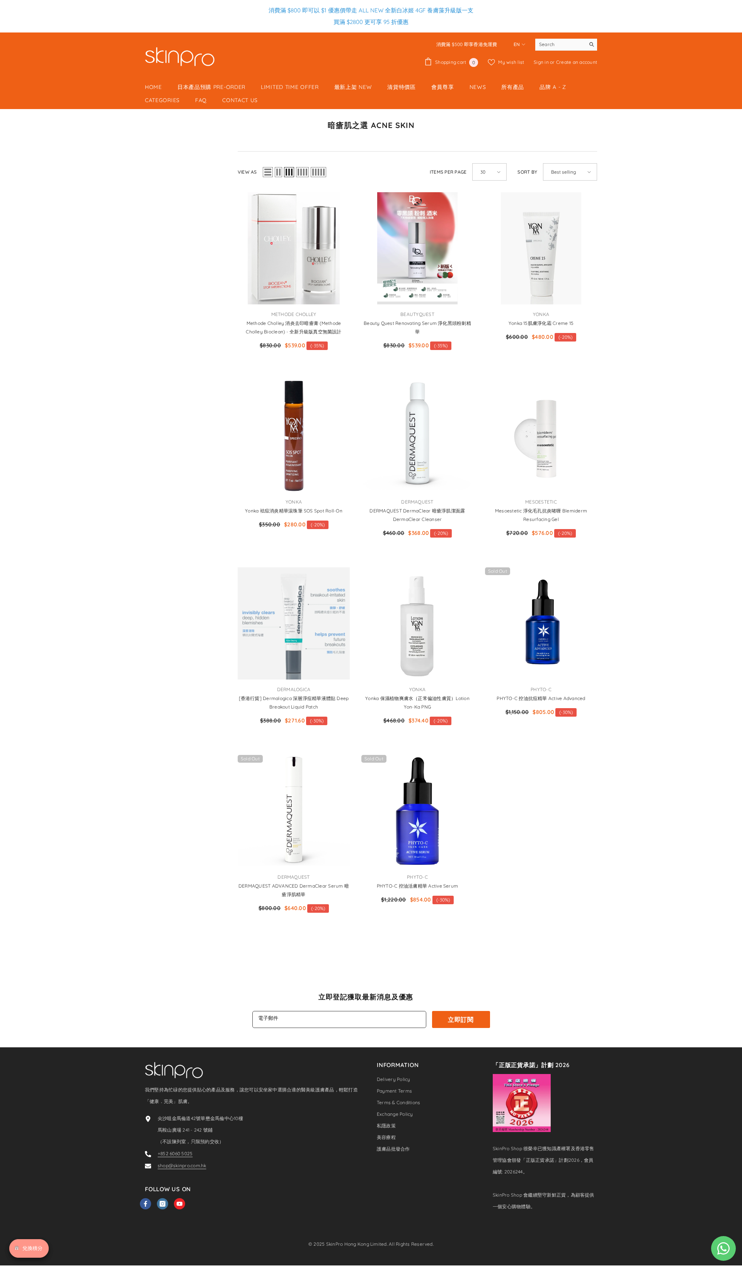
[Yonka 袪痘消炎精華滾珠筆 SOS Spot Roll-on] (294, 436)
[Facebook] (145, 1203)
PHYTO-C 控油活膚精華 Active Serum (417, 886)
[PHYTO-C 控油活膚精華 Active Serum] (417, 811)
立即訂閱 (461, 1019)
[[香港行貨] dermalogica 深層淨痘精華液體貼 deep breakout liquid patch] (294, 623)
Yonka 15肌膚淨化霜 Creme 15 (541, 323)
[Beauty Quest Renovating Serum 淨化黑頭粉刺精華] (417, 248)
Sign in (542, 62)
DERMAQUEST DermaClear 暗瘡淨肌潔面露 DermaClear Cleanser (417, 515)
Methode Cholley (294, 314)
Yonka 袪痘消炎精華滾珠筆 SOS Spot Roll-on (293, 511)
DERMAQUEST (417, 502)
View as (247, 172)
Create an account (576, 62)
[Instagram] (162, 1203)
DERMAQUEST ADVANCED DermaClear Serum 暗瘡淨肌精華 (293, 890)
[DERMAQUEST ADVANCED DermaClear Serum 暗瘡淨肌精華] (294, 811)
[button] (268, 172)
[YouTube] (179, 1203)
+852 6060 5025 (175, 1153)
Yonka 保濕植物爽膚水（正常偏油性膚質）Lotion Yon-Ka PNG (417, 702)
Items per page (448, 172)
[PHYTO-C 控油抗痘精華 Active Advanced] (541, 623)
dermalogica (294, 689)
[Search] (566, 45)
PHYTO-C (541, 689)
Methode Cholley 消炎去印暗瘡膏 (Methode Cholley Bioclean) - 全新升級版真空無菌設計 (293, 327)
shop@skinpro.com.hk (182, 1165)
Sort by (527, 172)
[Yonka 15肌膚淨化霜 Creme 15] (541, 248)
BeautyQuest (417, 314)
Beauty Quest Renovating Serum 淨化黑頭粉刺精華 (417, 327)
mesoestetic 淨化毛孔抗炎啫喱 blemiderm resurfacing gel (541, 515)
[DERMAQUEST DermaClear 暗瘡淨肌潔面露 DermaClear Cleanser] (417, 436)
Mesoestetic (541, 502)
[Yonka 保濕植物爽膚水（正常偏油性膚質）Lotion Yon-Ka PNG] (417, 623)
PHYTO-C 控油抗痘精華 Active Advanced (541, 698)
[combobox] (560, 44)
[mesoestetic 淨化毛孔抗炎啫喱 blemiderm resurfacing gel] (541, 436)
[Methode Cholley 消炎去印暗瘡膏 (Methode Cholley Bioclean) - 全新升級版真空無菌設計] (294, 248)
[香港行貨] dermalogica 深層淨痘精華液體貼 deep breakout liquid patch (294, 702)
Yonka (541, 314)
